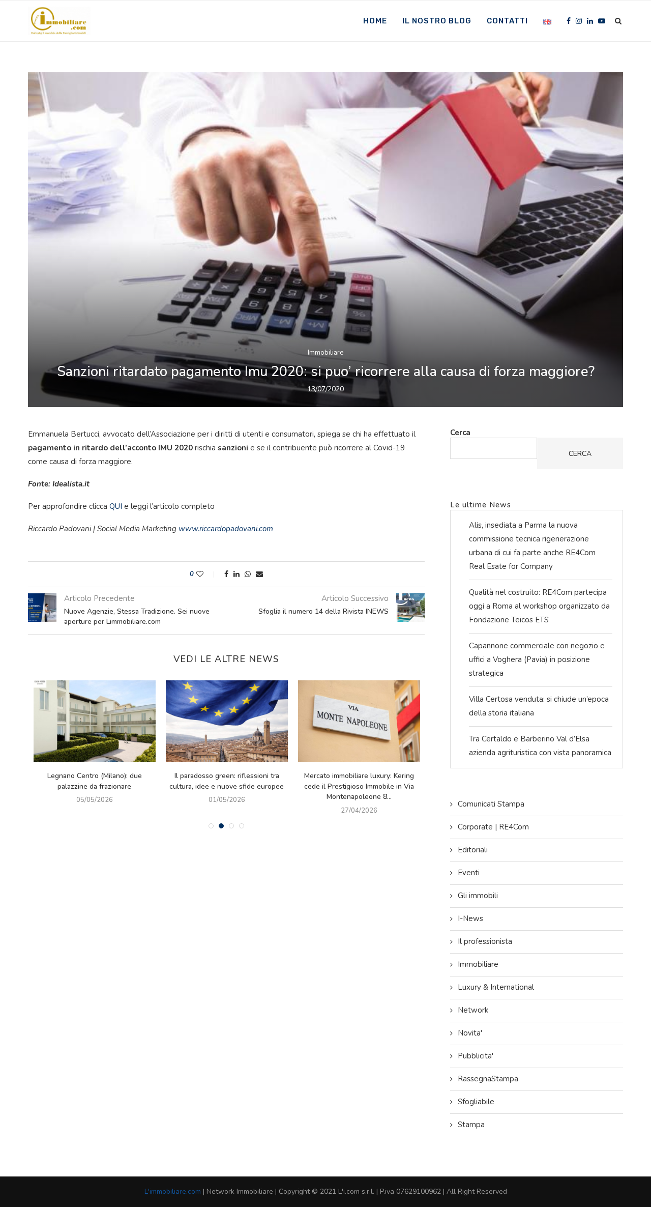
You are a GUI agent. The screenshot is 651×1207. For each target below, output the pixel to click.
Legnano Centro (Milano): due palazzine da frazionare (94, 781)
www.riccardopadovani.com (226, 529)
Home (375, 20)
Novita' (470, 1033)
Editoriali (473, 850)
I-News (470, 918)
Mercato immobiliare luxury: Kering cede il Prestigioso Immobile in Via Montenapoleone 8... (359, 786)
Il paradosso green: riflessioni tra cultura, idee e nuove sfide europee (226, 781)
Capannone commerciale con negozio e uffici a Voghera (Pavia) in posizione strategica (537, 659)
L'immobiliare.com (172, 1191)
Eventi (469, 873)
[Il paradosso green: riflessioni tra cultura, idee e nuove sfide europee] (227, 721)
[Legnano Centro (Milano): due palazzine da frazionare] (95, 721)
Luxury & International (496, 987)
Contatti (507, 20)
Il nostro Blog (436, 20)
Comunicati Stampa (491, 804)
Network (473, 1010)
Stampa (471, 1124)
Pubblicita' (475, 1056)
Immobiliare (325, 353)
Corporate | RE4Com (493, 827)
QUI (116, 506)
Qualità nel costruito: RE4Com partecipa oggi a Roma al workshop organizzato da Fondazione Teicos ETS (539, 606)
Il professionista (485, 941)
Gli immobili (478, 895)
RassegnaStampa (488, 1079)
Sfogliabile (476, 1102)
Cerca (460, 432)
